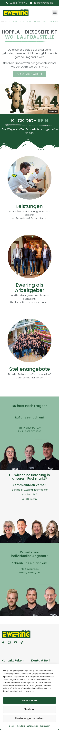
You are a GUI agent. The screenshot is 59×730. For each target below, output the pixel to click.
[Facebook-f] (3, 642)
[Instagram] (9, 642)
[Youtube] (15, 642)
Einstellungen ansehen (29, 718)
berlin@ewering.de (29, 572)
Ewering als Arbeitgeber (29, 287)
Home (4, 21)
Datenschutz (33, 726)
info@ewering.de (29, 568)
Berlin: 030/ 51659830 (29, 431)
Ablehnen (29, 709)
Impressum (45, 726)
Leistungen (29, 206)
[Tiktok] (21, 642)
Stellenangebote (29, 369)
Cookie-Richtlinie (17, 726)
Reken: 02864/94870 (30, 427)
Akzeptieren (29, 700)
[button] (55, 12)
